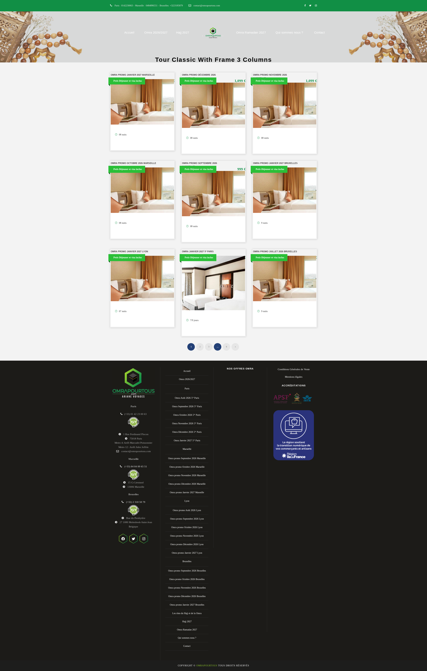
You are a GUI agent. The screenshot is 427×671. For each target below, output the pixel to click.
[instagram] (316, 5)
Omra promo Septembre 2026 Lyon (187, 519)
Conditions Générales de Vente (294, 369)
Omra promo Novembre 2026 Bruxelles (187, 588)
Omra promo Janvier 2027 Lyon (129, 251)
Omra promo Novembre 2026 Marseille (187, 475)
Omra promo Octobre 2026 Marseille (133, 163)
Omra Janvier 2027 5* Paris (198, 251)
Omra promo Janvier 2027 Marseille (133, 75)
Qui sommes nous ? (289, 32)
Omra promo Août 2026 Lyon (187, 510)
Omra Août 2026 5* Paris (187, 398)
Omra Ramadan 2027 (251, 32)
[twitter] (310, 5)
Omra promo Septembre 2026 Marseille (187, 458)
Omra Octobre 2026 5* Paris (186, 415)
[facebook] (305, 5)
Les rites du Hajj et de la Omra (186, 613)
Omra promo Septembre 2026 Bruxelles (187, 570)
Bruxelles (186, 561)
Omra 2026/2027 (155, 32)
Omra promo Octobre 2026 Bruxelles (186, 579)
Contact (319, 32)
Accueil (129, 32)
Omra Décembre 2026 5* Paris (186, 432)
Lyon (186, 501)
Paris (187, 388)
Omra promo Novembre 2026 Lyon (187, 536)
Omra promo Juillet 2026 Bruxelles (275, 251)
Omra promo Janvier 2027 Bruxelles (275, 163)
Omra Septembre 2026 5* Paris (187, 406)
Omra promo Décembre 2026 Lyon (186, 544)
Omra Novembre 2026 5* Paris (187, 423)
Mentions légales (293, 376)
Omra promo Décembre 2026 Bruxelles (186, 596)
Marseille (187, 449)
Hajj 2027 (182, 32)
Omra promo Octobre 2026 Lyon (186, 527)
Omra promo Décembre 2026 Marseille (186, 484)
